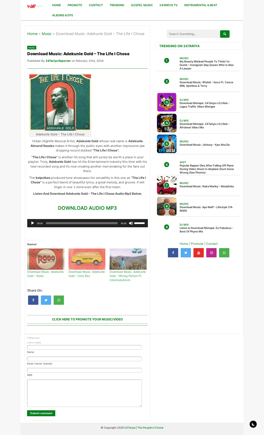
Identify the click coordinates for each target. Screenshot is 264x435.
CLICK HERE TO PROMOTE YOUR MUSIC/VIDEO (87, 319)
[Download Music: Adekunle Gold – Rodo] (45, 259)
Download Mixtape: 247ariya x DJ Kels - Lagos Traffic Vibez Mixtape (205, 104)
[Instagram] (211, 252)
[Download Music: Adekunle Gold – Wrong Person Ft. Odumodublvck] (128, 259)
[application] (87, 223)
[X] (186, 252)
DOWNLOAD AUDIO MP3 (87, 208)
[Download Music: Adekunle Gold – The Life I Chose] (33, 300)
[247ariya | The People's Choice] (35, 7)
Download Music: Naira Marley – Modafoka (207, 186)
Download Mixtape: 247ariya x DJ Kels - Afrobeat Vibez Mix (205, 125)
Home (32, 34)
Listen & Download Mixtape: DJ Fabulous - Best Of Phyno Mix (206, 229)
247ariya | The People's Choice (144, 427)
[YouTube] (198, 252)
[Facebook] (173, 252)
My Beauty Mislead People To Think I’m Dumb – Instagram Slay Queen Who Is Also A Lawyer (207, 65)
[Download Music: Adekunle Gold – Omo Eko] (87, 259)
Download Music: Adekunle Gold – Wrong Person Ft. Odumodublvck (128, 276)
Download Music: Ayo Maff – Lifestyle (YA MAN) (206, 208)
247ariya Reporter (58, 60)
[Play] (33, 223)
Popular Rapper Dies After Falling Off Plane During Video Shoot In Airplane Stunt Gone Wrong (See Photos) (207, 169)
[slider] (140, 222)
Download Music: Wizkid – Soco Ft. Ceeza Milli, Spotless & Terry (206, 84)
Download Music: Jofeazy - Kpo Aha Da (205, 144)
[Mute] (131, 223)
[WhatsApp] (224, 252)
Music (47, 34)
